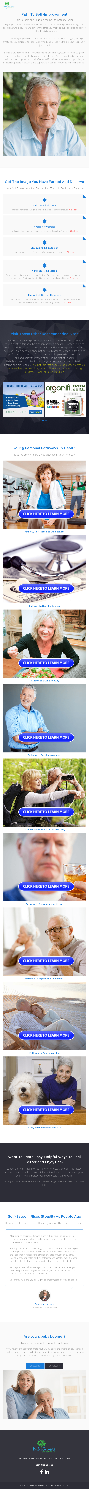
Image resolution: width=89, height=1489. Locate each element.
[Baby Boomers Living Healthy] (44, 1455)
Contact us (54, 1365)
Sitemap (66, 1485)
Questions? (35, 1365)
